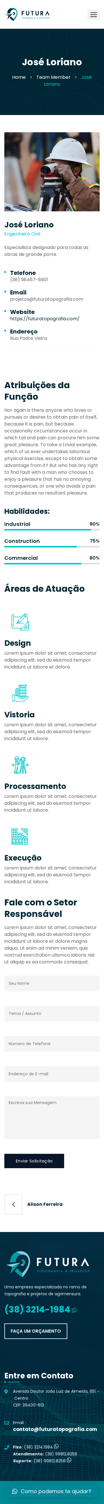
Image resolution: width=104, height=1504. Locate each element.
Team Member (53, 77)
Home (19, 77)
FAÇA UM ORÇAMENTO (36, 1331)
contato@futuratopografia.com (55, 1429)
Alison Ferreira (45, 1204)
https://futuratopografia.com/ (45, 318)
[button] (94, 14)
